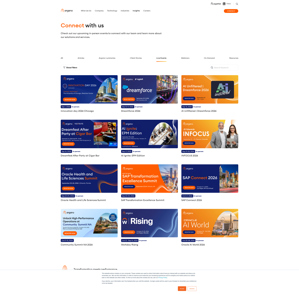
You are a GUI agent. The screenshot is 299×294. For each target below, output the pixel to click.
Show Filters (71, 68)
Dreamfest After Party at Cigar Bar (80, 155)
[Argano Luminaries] (107, 55)
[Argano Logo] (67, 10)
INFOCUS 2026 (189, 155)
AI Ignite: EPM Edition (133, 155)
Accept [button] (182, 289)
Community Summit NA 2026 (77, 244)
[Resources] (233, 55)
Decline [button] (192, 289)
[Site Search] (237, 4)
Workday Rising (129, 244)
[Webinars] (185, 55)
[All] (62, 55)
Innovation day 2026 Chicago (77, 110)
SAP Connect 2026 (191, 200)
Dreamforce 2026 (130, 110)
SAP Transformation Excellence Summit (142, 200)
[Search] (212, 67)
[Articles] (81, 55)
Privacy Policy (162, 277)
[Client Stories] (136, 55)
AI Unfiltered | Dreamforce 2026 (198, 110)
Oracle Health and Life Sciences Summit (83, 200)
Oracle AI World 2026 (193, 244)
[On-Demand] (209, 55)
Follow (229, 4)
